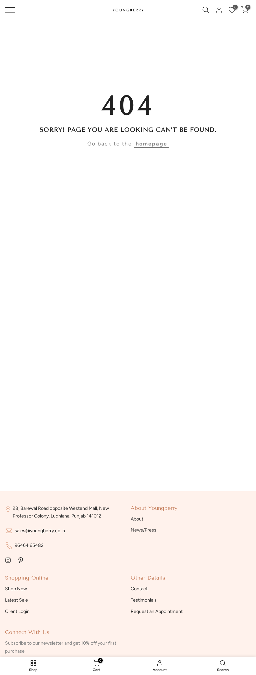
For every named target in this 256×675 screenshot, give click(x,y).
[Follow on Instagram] (8, 560)
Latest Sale (16, 600)
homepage (151, 143)
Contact (139, 589)
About (137, 519)
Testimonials (144, 600)
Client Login (17, 611)
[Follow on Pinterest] (21, 560)
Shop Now (16, 589)
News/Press (143, 530)
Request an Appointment (157, 611)
